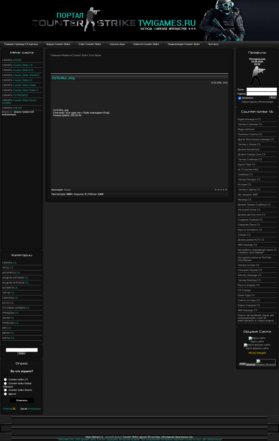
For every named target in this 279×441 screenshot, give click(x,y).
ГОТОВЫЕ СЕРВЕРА (15, 308)
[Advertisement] (22, 181)
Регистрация (266, 101)
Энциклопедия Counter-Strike (184, 44)
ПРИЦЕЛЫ (10, 313)
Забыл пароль (249, 101)
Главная (55, 55)
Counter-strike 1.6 (18, 379)
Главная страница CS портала (21, 44)
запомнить (247, 97)
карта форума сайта (257, 348)
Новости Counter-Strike (146, 44)
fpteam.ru (7, 111)
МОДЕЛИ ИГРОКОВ (15, 282)
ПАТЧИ (8, 292)
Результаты (34, 408)
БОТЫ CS (7, 302)
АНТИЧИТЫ (11, 272)
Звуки (97, 55)
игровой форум (113, 437)
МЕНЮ (8, 333)
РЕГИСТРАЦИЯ (257, 353)
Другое (12, 394)
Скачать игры (117, 44)
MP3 (6, 328)
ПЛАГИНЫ (10, 297)
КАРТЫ (8, 338)
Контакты (213, 44)
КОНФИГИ (10, 287)
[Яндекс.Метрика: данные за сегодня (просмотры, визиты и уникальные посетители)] (266, 362)
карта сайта (257, 341)
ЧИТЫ (7, 267)
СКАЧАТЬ (11, 60)
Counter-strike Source (20, 390)
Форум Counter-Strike (58, 44)
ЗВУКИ (8, 318)
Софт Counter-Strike (90, 44)
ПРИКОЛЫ (10, 323)
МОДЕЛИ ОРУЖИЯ (15, 277)
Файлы (66, 55)
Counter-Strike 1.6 (82, 55)
